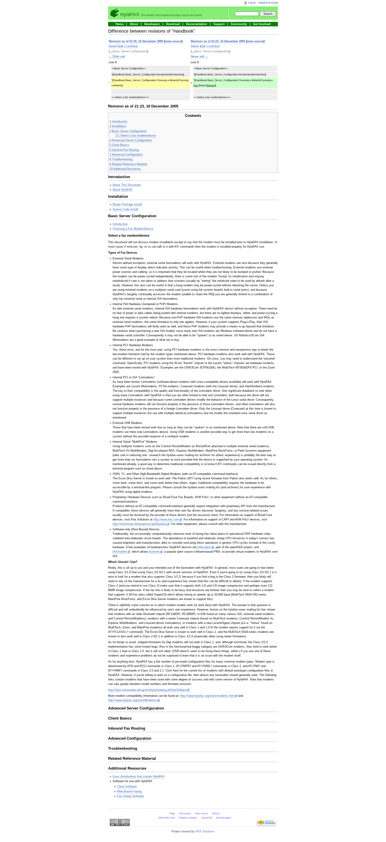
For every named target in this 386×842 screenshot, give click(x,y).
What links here (166, 817)
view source (173, 41)
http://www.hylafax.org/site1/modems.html (207, 695)
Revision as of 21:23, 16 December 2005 (218, 41)
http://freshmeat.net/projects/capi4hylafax (139, 524)
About (134, 24)
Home (119, 24)
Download (173, 24)
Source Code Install (125, 209)
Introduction (120, 224)
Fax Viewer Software (130, 796)
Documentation (196, 24)
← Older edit (117, 56)
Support (218, 24)
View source (201, 813)
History (216, 813)
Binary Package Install (127, 204)
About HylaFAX (122, 189)
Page (172, 813)
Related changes (188, 817)
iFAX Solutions (204, 831)
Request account (268, 2)
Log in (252, 2)
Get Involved (262, 24)
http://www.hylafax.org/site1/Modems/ (132, 700)
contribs (131, 46)
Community (239, 24)
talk (121, 46)
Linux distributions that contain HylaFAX (138, 776)
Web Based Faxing (129, 791)
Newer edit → (199, 56)
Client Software (127, 786)
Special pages (223, 817)
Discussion (185, 813)
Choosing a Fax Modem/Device (133, 228)
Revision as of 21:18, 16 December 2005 (136, 41)
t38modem (204, 547)
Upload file (206, 817)
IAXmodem (120, 551)
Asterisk (154, 551)
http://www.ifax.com (166, 519)
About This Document (127, 185)
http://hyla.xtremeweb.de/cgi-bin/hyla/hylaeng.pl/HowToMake (147, 690)
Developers (152, 24)
